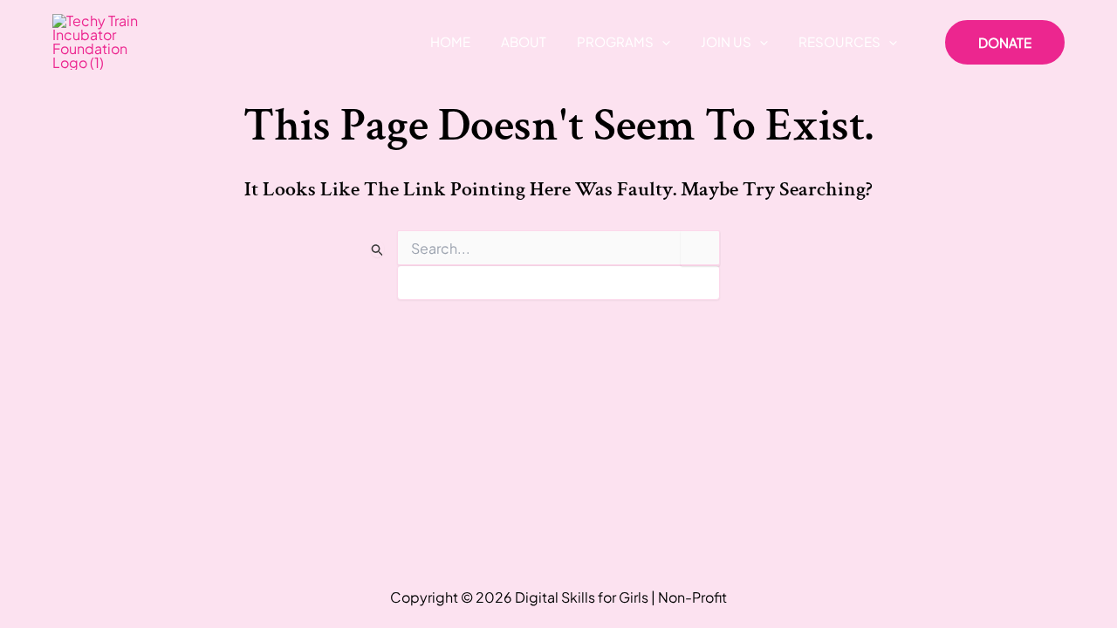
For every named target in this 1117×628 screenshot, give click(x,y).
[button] (662, 41)
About (523, 41)
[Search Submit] (378, 249)
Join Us (726, 41)
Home (450, 41)
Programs (615, 41)
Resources (839, 41)
